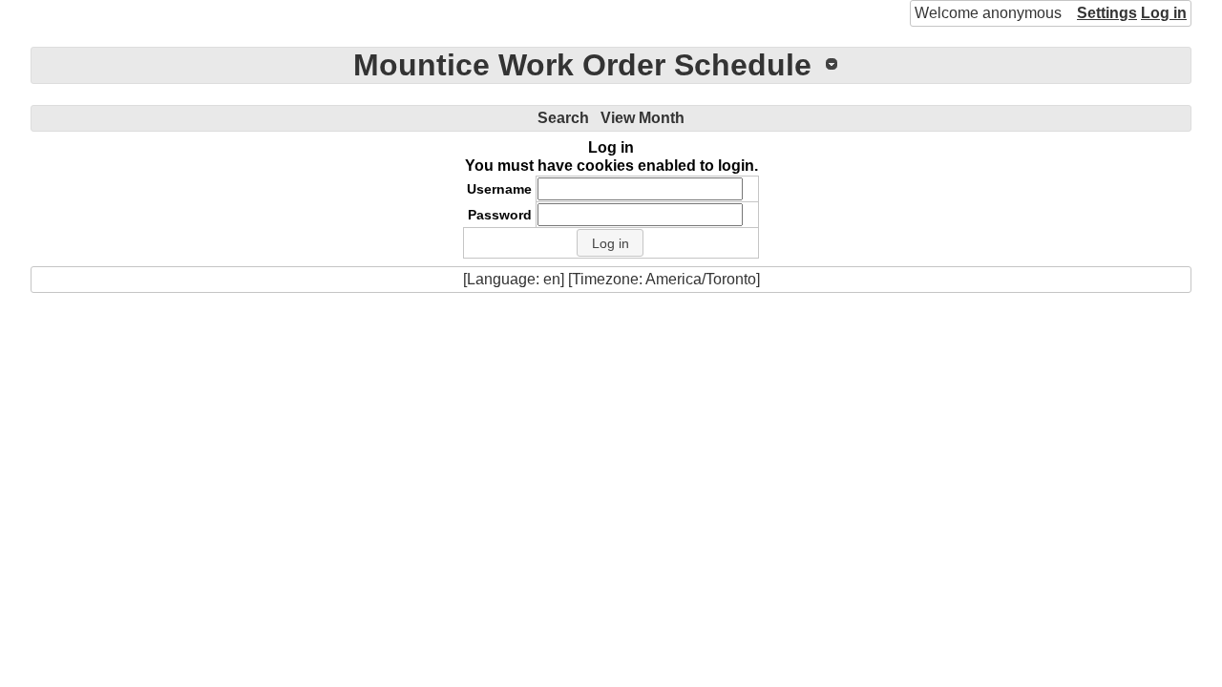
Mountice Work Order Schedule (582, 65)
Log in (1164, 13)
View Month (642, 118)
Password (500, 214)
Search (563, 118)
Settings (1107, 13)
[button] (610, 243)
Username (499, 189)
